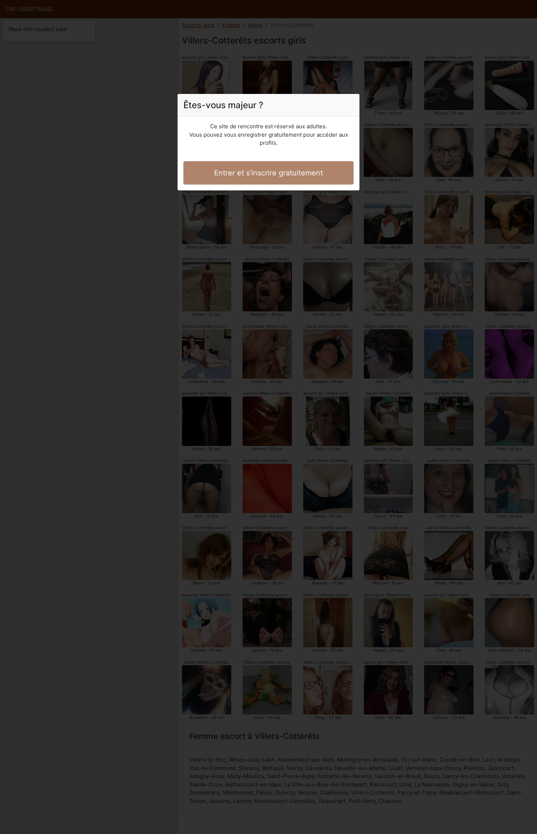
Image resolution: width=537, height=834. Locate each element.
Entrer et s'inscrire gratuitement (268, 172)
